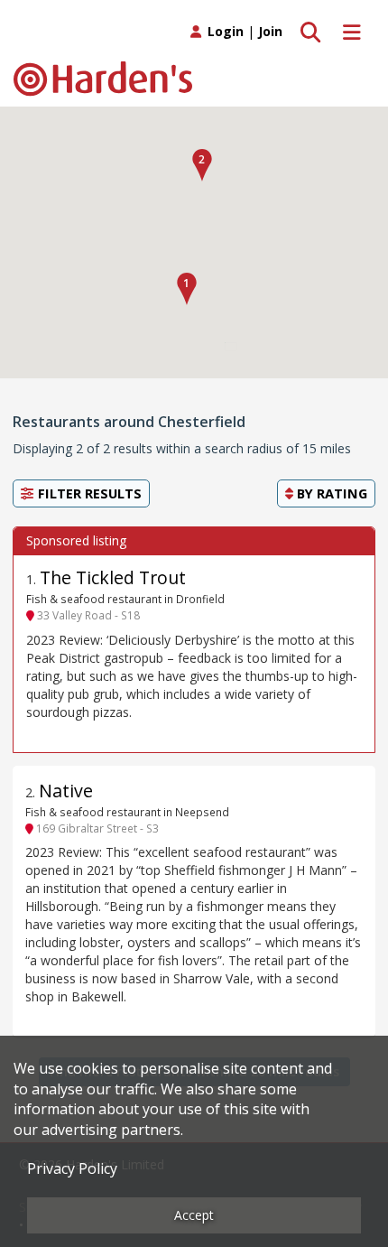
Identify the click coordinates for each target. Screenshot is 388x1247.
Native (66, 790)
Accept (194, 1215)
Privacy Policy (72, 1168)
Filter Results (88, 493)
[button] (187, 288)
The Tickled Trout (113, 577)
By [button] (330, 493)
